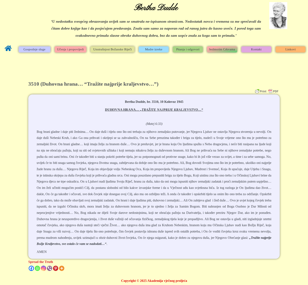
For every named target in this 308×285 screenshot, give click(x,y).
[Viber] (49, 268)
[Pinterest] (55, 268)
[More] (61, 268)
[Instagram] (43, 268)
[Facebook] (31, 268)
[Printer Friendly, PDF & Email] (267, 91)
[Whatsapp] (37, 268)
